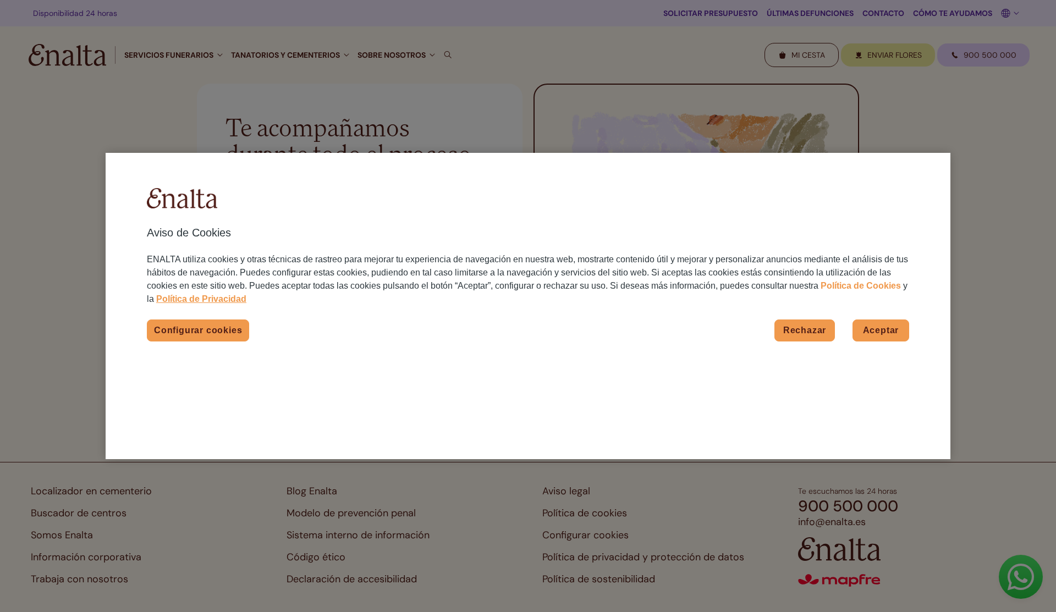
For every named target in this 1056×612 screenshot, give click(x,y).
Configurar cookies (198, 330)
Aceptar (881, 330)
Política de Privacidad (201, 299)
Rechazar (804, 330)
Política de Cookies (861, 285)
